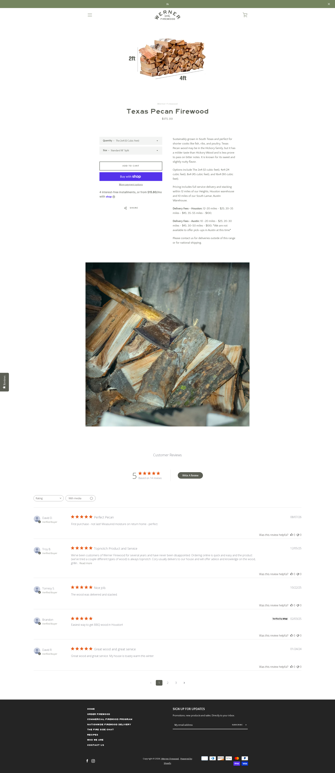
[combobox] (49, 498)
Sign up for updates (189, 709)
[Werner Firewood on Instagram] (93, 760)
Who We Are (95, 740)
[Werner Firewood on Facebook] (87, 760)
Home (91, 709)
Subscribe (237, 725)
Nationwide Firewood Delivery (109, 724)
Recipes (92, 735)
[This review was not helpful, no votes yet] (298, 535)
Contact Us (95, 745)
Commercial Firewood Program (109, 719)
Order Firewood (98, 714)
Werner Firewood (170, 758)
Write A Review (190, 475)
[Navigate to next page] (184, 683)
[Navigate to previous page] (150, 683)
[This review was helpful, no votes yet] (291, 535)
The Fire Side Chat (100, 730)
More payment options (131, 184)
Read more (86, 563)
